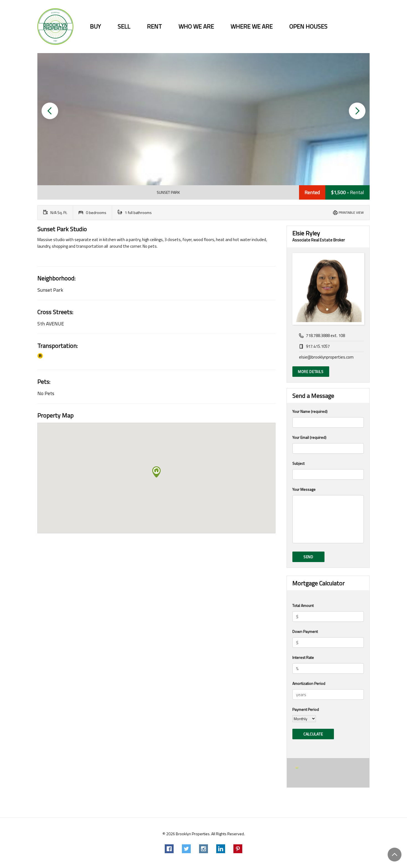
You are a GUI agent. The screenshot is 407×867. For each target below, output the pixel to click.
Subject (298, 463)
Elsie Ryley (306, 233)
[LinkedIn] (220, 848)
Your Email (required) (309, 437)
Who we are (196, 26)
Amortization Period (308, 683)
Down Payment (305, 631)
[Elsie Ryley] (328, 289)
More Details (311, 371)
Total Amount (303, 605)
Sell (124, 26)
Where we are (252, 26)
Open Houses (308, 26)
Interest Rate (303, 657)
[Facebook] (169, 848)
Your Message (304, 489)
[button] (50, 111)
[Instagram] (203, 848)
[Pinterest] (237, 848)
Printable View (351, 212)
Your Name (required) (310, 411)
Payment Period (305, 709)
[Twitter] (186, 848)
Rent (154, 26)
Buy (95, 26)
